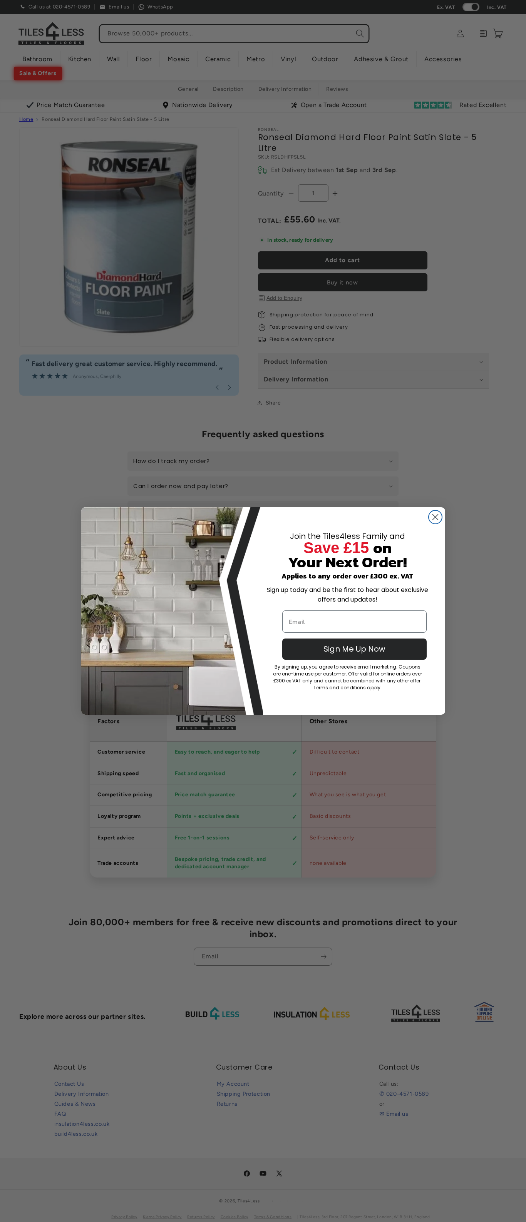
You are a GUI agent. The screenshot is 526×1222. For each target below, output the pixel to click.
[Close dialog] (435, 517)
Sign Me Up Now (354, 649)
